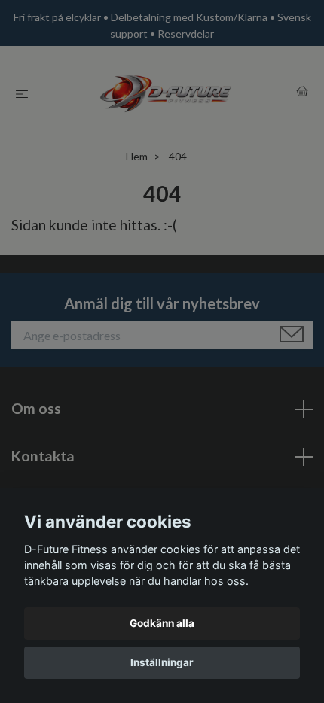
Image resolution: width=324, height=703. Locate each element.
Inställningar (162, 662)
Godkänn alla (162, 623)
